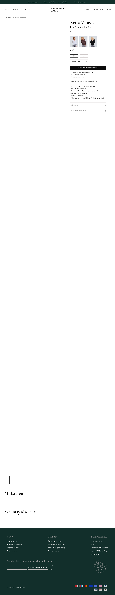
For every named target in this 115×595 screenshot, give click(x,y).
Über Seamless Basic (55, 541)
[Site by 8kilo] (24, 587)
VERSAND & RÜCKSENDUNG (78, 111)
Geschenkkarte (12, 551)
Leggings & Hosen (13, 548)
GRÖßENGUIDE (74, 105)
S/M (74, 56)
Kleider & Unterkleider (14, 544)
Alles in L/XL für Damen (19, 17)
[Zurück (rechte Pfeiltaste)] (51, 567)
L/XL (84, 56)
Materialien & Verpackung (56, 544)
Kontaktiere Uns (96, 541)
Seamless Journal (53, 551)
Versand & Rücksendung (99, 551)
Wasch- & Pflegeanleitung (56, 548)
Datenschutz (95, 554)
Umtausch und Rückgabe (99, 548)
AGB (92, 544)
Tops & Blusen (12, 541)
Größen (8, 17)
